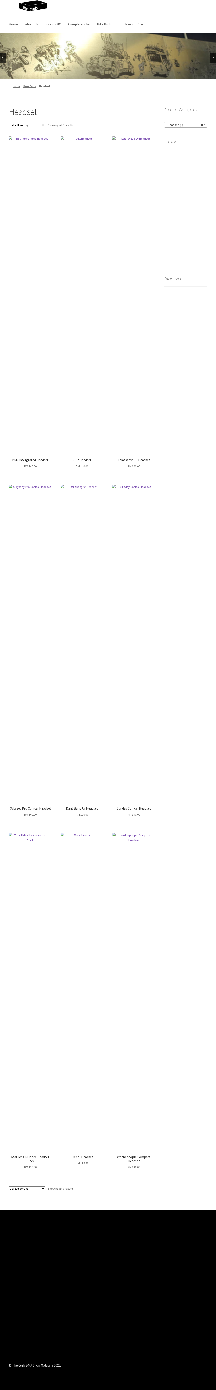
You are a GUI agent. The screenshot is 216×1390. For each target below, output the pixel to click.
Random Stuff (135, 24)
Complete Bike (79, 24)
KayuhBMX (53, 24)
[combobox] (185, 125)
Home (13, 24)
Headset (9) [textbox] (184, 125)
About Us (31, 24)
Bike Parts (104, 24)
